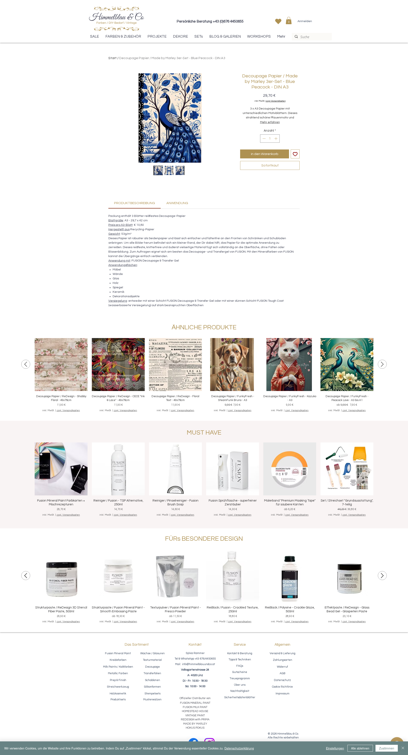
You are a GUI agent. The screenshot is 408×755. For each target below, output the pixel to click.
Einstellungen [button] (335, 748)
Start (112, 58)
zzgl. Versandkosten (276, 101)
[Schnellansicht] (61, 364)
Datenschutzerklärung (239, 748)
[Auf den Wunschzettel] (295, 153)
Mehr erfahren (270, 122)
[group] (204, 375)
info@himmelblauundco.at (198, 664)
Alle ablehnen (360, 748)
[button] (289, 20)
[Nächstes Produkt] (382, 364)
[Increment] (276, 138)
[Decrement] (263, 138)
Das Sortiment (137, 645)
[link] (134, 203)
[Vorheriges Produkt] (25, 364)
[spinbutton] (269, 138)
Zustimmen (386, 748)
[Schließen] (402, 748)
